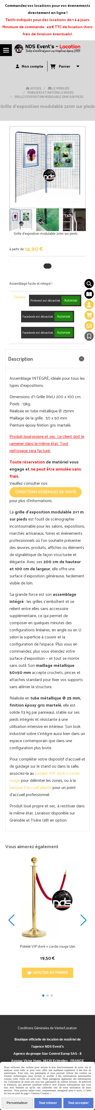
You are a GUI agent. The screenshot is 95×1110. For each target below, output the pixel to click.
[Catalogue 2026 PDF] (89, 294)
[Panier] (89, 315)
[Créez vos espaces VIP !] (47, 897)
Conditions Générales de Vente (45, 492)
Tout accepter (78, 1103)
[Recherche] (89, 283)
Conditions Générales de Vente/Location (48, 1028)
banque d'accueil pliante (30, 787)
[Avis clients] (89, 336)
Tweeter (20, 297)
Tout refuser (48, 1103)
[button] (78, 219)
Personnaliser (17, 1103)
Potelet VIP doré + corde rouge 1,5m (47, 946)
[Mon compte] (89, 304)
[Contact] (89, 325)
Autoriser (70, 300)
